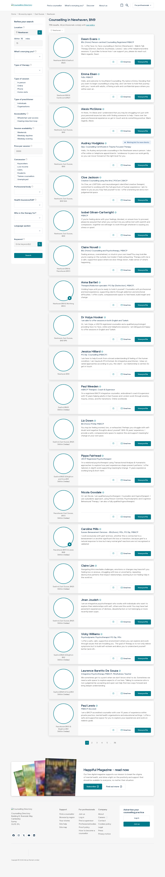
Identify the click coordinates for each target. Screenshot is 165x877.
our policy (90, 25)
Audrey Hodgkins (93, 143)
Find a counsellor (54, 5)
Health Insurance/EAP (25, 200)
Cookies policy (104, 824)
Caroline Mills (90, 529)
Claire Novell (90, 247)
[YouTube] (29, 835)
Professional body (23, 186)
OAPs (19, 170)
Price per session (23, 146)
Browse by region (25, 14)
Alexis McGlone (91, 109)
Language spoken (22, 226)
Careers (103, 817)
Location (19, 27)
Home (13, 14)
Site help (63, 824)
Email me (126, 62)
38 (115, 743)
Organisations (23, 106)
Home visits (22, 92)
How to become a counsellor (87, 831)
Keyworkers (22, 163)
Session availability (24, 128)
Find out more (114, 786)
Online (20, 86)
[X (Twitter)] (24, 835)
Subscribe (93, 786)
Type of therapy (23, 65)
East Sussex (39, 14)
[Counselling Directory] (26, 5)
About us (103, 5)
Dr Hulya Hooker (92, 317)
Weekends (21, 132)
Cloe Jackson (90, 177)
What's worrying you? (74, 5)
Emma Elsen (89, 74)
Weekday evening (24, 139)
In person (21, 82)
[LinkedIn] (34, 835)
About (101, 814)
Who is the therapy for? (25, 213)
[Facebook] (13, 835)
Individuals (21, 103)
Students (21, 173)
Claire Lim (88, 565)
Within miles (22, 39)
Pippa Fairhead (91, 455)
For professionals (143, 5)
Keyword (19, 239)
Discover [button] (90, 5)
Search (28, 255)
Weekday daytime (25, 135)
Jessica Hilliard (91, 351)
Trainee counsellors (25, 176)
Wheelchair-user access (27, 118)
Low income (22, 167)
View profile (143, 62)
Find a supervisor (86, 820)
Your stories (64, 820)
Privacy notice (104, 834)
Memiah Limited (34, 860)
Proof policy (84, 827)
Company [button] (102, 809)
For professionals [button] (87, 809)
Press (100, 830)
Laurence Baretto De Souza (100, 670)
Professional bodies (87, 824)
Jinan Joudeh (90, 600)
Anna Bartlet (90, 282)
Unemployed (22, 179)
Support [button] (63, 809)
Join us (82, 814)
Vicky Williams (91, 634)
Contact (102, 820)
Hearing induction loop (27, 121)
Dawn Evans (89, 39)
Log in (81, 817)
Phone (20, 89)
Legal (100, 827)
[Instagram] (18, 835)
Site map (63, 827)
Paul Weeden (90, 386)
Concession (20, 159)
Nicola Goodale (91, 492)
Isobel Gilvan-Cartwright (98, 212)
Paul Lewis (88, 705)
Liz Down (87, 420)
